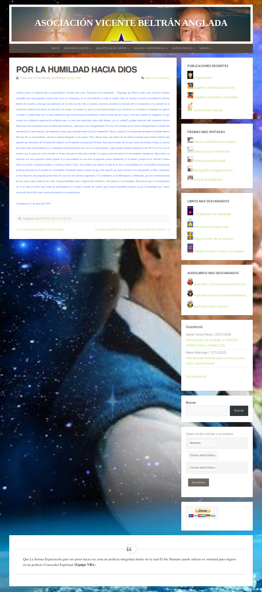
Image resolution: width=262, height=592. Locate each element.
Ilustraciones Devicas (208, 110)
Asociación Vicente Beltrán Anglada (131, 23)
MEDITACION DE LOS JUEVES (53, 218)
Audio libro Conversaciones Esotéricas (220, 284)
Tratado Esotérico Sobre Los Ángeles (219, 251)
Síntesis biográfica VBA (209, 161)
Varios (204, 48)
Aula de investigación (208, 179)
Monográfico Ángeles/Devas (213, 170)
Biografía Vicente (76, 48)
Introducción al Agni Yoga (211, 227)
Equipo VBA (74, 78)
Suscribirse (198, 482)
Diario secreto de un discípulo (214, 239)
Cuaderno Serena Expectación (214, 87)
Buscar (191, 402)
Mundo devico (182, 48)
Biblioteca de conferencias (212, 151)
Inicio (55, 48)
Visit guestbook (196, 376)
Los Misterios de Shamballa (212, 214)
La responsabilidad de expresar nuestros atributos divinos (130, 229)
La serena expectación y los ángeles (42, 229)
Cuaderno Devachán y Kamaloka (216, 97)
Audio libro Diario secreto (211, 306)
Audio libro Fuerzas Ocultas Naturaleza (220, 295)
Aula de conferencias (149, 48)
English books (203, 78)
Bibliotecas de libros (111, 48)
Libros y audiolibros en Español (215, 142)
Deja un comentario (158, 78)
